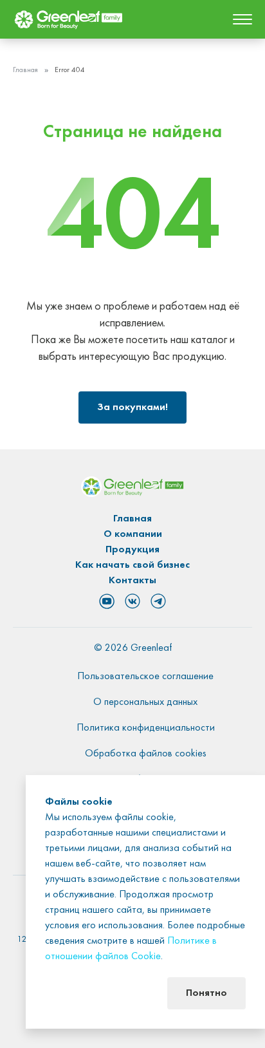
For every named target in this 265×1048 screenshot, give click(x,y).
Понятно (206, 993)
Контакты (132, 580)
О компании (133, 534)
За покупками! (132, 407)
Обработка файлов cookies (145, 754)
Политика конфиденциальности (146, 728)
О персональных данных (145, 702)
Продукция (132, 550)
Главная (25, 70)
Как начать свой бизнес (132, 565)
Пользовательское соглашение (145, 676)
